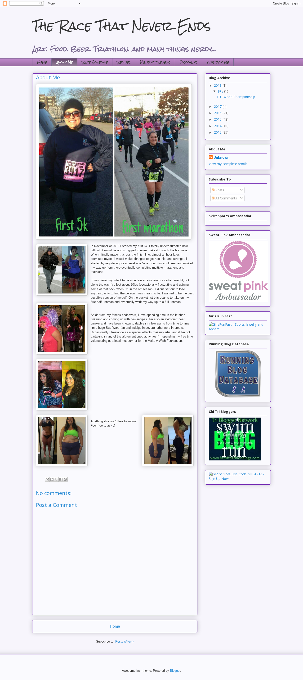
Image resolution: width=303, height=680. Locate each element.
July (221, 91)
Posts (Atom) (124, 641)
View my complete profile (228, 164)
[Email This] (47, 479)
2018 (218, 85)
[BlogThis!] (51, 479)
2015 (218, 119)
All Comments (225, 198)
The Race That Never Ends (121, 26)
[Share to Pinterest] (65, 479)
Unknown (221, 157)
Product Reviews (155, 62)
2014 (218, 126)
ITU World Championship (236, 97)
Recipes (123, 62)
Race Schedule (95, 62)
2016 (218, 113)
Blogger (175, 670)
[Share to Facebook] (60, 479)
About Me (64, 62)
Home (42, 62)
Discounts (188, 62)
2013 (218, 132)
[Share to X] (56, 479)
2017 (218, 106)
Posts (219, 190)
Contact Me (218, 62)
